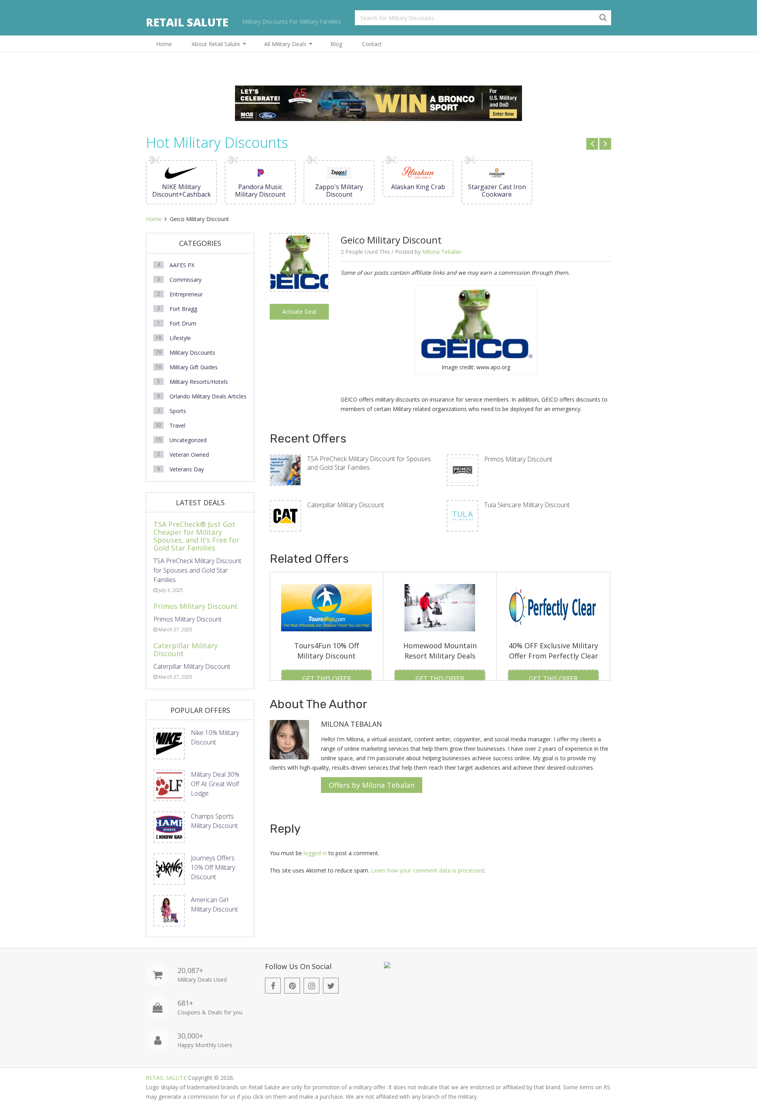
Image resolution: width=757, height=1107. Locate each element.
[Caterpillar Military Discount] (285, 516)
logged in (315, 853)
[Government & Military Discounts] (387, 966)
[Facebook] (273, 986)
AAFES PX (182, 265)
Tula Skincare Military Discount (527, 504)
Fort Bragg (183, 309)
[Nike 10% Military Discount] (169, 743)
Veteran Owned (189, 454)
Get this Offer (326, 678)
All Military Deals (285, 44)
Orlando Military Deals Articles (208, 396)
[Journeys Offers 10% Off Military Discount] (169, 869)
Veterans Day (187, 469)
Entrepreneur (186, 294)
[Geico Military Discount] (299, 289)
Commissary (185, 279)
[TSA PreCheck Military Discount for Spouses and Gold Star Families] (285, 470)
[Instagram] (311, 986)
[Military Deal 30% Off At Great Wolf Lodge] (169, 785)
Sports (178, 411)
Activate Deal (299, 311)
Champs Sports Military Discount (214, 821)
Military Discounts (192, 352)
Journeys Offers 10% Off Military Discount (213, 867)
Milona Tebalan (442, 251)
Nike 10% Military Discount (215, 737)
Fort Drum (183, 323)
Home (164, 44)
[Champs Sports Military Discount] (169, 827)
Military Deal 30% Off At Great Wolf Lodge (215, 784)
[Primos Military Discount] (462, 470)
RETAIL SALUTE (187, 22)
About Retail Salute (216, 44)
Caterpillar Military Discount (345, 504)
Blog (336, 44)
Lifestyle (180, 338)
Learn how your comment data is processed (427, 870)
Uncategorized (188, 440)
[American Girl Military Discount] (169, 911)
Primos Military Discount (518, 459)
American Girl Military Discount (214, 904)
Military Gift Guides (194, 367)
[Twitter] (331, 986)
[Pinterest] (292, 986)
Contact (372, 44)
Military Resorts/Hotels (199, 381)
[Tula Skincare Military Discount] (462, 516)
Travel (177, 425)
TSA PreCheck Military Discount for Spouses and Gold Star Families (369, 463)
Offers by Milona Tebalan (371, 785)
